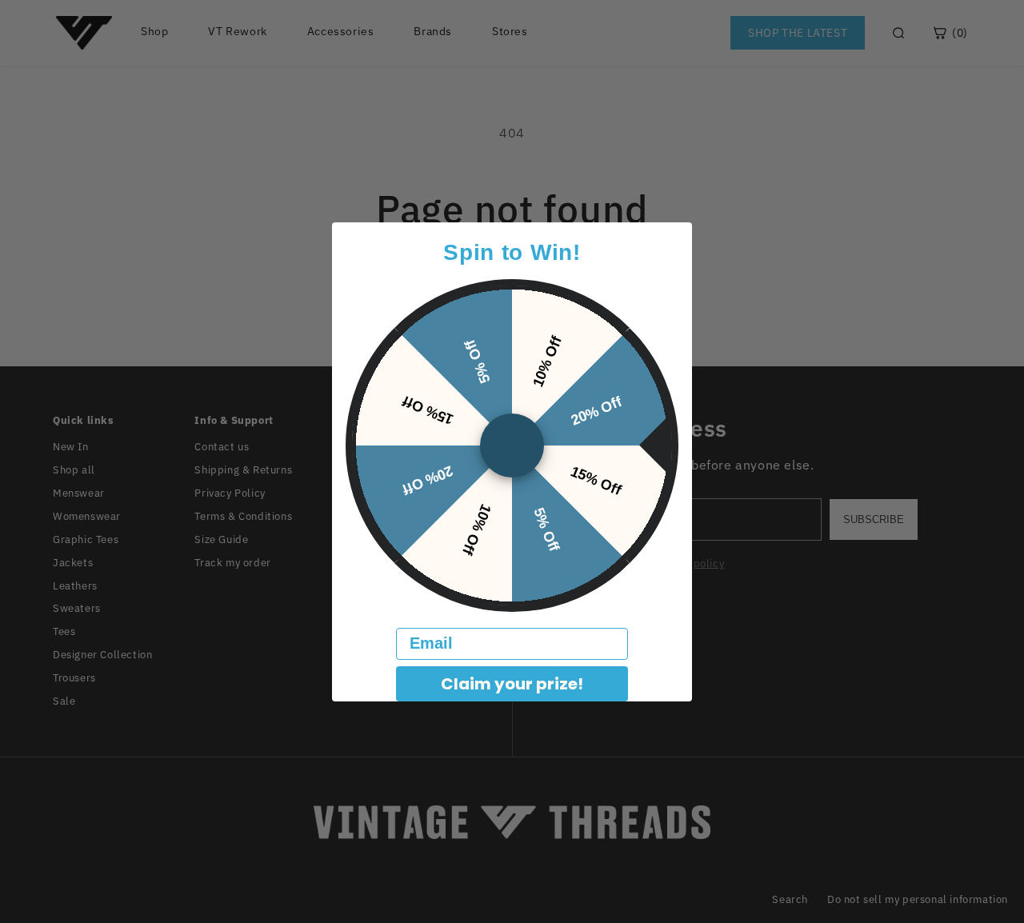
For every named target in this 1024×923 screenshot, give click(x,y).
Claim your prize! (512, 684)
